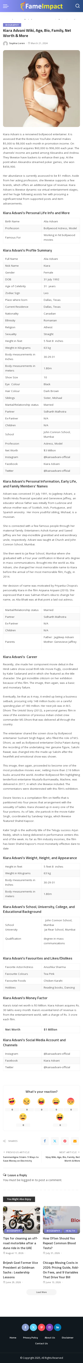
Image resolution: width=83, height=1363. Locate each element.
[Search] (77, 6)
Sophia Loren (17, 43)
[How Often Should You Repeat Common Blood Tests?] (61, 1220)
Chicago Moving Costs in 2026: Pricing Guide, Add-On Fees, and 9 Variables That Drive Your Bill (61, 1269)
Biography (12, 25)
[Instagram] (49, 1327)
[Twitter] (55, 1141)
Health (70, 1230)
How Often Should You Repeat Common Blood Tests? (59, 1243)
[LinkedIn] (57, 1327)
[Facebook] (45, 1141)
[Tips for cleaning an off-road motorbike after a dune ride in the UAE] (21, 1220)
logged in (27, 1180)
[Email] (75, 1141)
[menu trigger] (7, 6)
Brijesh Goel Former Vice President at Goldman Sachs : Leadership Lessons (20, 1269)
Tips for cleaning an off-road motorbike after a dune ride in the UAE (20, 1243)
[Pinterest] (65, 1141)
